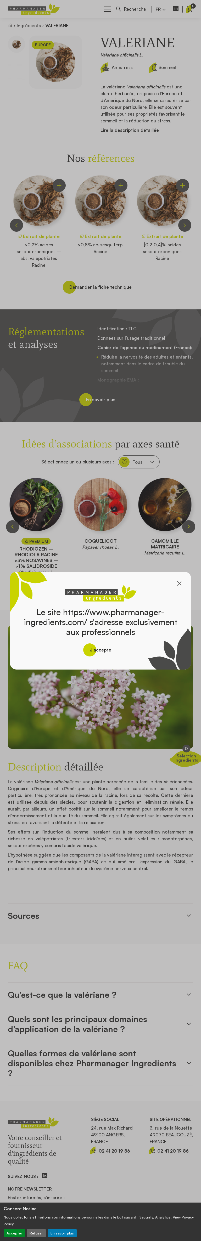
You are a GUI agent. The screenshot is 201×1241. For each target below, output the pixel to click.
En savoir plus (62, 1233)
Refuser (36, 1233)
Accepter (14, 1233)
